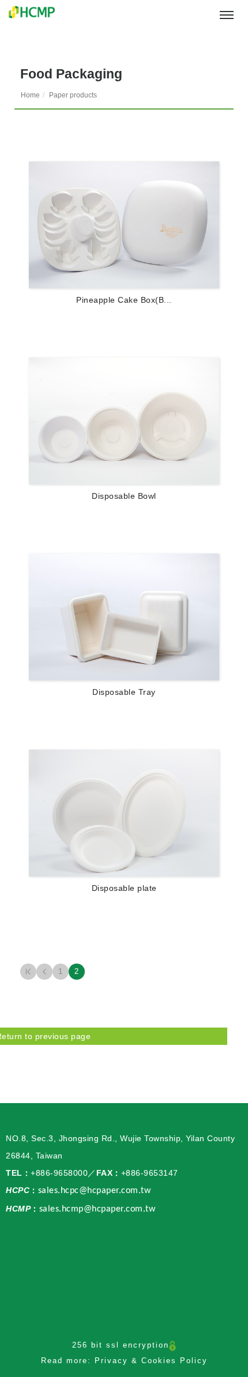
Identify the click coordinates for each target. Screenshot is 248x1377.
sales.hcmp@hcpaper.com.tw (97, 1209)
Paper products (73, 95)
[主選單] (226, 15)
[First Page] (28, 972)
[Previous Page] (44, 972)
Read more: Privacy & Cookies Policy (124, 1360)
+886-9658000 (59, 1172)
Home (30, 95)
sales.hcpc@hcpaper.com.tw (94, 1190)
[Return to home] (32, 12)
